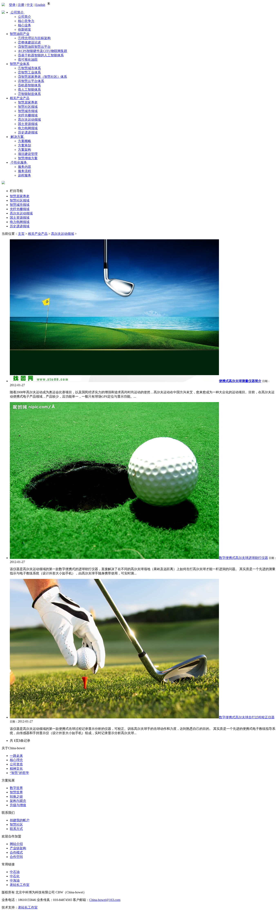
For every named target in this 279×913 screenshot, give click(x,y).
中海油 (15, 880)
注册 (21, 5)
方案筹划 (24, 145)
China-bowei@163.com (104, 900)
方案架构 (24, 149)
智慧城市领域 (28, 111)
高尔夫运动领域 (29, 119)
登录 (12, 5)
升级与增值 (18, 805)
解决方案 (17, 136)
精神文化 (16, 768)
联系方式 (16, 829)
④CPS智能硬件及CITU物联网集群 (42, 51)
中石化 (15, 876)
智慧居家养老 (28, 102)
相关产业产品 (19, 98)
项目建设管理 (28, 154)
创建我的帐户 (19, 820)
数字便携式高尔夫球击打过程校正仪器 (247, 717)
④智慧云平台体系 (31, 81)
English (40, 5)
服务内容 (24, 166)
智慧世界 (16, 792)
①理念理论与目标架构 (34, 38)
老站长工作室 (19, 884)
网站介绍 (16, 844)
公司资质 (16, 764)
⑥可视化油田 (28, 59)
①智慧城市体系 (29, 68)
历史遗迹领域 (28, 132)
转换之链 (16, 796)
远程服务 (24, 175)
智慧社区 (16, 824)
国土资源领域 (28, 124)
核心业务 (24, 25)
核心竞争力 (26, 21)
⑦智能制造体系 (29, 94)
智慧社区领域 (28, 106)
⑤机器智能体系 (29, 85)
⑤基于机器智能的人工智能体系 (41, 55)
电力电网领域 (28, 128)
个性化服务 (19, 162)
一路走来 (16, 755)
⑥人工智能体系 (29, 89)
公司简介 (17, 12)
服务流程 (24, 171)
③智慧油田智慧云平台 (34, 46)
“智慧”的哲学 (19, 773)
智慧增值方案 (28, 158)
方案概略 (24, 141)
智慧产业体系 (19, 64)
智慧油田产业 (19, 34)
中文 (30, 5)
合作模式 (16, 852)
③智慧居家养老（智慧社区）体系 (42, 76)
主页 (21, 233)
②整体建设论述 (29, 42)
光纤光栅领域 (28, 115)
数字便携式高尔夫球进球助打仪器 (243, 558)
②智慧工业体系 (29, 72)
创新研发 (24, 29)
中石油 (15, 872)
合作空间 (16, 856)
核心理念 (16, 760)
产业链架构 (18, 848)
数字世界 (16, 788)
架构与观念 (18, 801)
